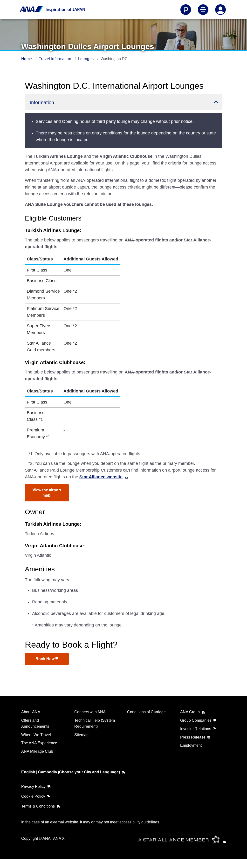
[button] (123, 102)
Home (27, 59)
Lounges (86, 59)
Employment (191, 745)
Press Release (193, 737)
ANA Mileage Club (37, 751)
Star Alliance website (101, 476)
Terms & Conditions (38, 806)
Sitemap (81, 735)
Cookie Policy (33, 796)
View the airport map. (47, 492)
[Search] (185, 9)
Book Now (45, 659)
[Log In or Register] (220, 9)
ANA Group (190, 712)
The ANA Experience (39, 743)
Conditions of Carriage (146, 712)
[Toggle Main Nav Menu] (203, 9)
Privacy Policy (33, 786)
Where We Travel (36, 735)
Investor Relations (195, 729)
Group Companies (196, 720)
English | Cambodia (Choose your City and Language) (70, 772)
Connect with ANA (90, 712)
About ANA (30, 712)
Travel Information (55, 59)
